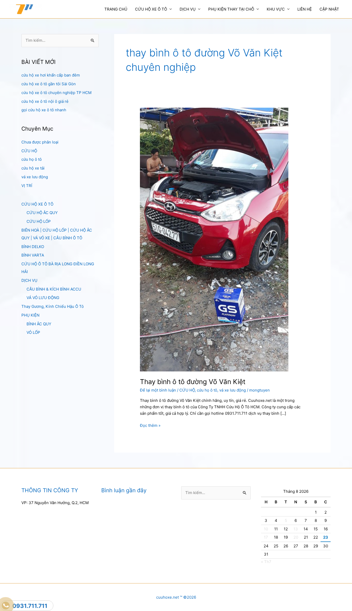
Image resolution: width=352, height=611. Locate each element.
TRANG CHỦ (115, 9)
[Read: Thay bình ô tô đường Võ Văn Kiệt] (214, 239)
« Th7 (266, 561)
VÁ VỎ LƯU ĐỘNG (43, 297)
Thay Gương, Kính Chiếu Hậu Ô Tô (52, 306)
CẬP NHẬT (329, 9)
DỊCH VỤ (188, 9)
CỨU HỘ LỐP (39, 221)
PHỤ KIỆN (30, 315)
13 (296, 529)
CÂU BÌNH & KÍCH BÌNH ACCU (54, 289)
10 (266, 529)
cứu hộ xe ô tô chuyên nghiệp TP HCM (56, 92)
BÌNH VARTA (32, 255)
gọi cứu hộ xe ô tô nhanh (43, 109)
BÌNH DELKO (32, 246)
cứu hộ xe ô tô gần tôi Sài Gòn (48, 83)
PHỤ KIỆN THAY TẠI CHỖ (231, 9)
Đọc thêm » (150, 426)
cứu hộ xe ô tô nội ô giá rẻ (45, 101)
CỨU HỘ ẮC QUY (42, 212)
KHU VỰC (276, 9)
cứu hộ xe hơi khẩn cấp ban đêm (50, 75)
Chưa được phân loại (39, 142)
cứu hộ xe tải (33, 168)
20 (296, 537)
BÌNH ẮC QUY (39, 323)
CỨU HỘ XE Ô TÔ (151, 9)
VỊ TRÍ (26, 185)
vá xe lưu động (34, 176)
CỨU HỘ (29, 150)
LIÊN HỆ (304, 9)
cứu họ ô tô (31, 159)
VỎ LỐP (33, 332)
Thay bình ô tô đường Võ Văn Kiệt (192, 382)
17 (266, 537)
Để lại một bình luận (158, 390)
